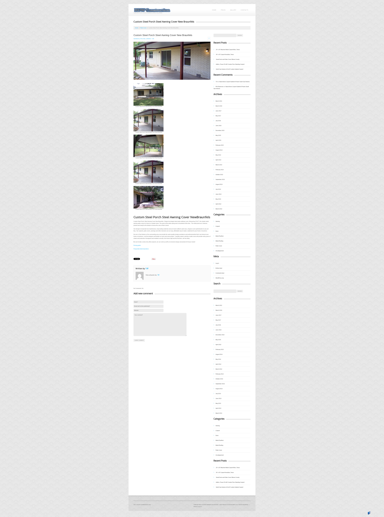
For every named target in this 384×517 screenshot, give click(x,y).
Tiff (141, 38)
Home (214, 10)
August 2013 (219, 184)
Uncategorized (220, 251)
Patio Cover (143, 28)
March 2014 (219, 165)
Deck (217, 231)
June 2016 (218, 125)
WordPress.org (220, 278)
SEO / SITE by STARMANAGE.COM (142, 504)
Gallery (233, 10)
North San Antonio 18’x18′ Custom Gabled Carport (229, 69)
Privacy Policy (198, 506)
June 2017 (218, 111)
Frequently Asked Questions (141, 249)
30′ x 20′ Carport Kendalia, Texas (225, 54)
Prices (223, 10)
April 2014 (218, 160)
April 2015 (218, 140)
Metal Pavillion (220, 236)
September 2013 (220, 179)
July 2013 (218, 189)
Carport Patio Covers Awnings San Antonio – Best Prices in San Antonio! (214, 504)
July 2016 (218, 120)
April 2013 (218, 204)
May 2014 (218, 155)
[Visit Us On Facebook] (369, 513)
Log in (217, 263)
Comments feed (220, 273)
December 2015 (220, 130)
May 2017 (218, 115)
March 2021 (219, 101)
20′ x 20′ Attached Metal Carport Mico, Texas (228, 49)
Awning (218, 221)
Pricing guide (137, 245)
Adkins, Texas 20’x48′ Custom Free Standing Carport (230, 64)
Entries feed (219, 268)
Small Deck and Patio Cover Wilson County (227, 59)
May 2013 (218, 199)
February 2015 (220, 145)
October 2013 (219, 174)
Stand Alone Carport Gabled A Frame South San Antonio (234, 81)
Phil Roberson (219, 86)
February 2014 (220, 169)
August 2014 (219, 150)
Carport (218, 226)
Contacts (244, 10)
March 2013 (219, 209)
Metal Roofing (219, 241)
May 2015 (218, 135)
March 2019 (219, 106)
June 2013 (218, 194)
